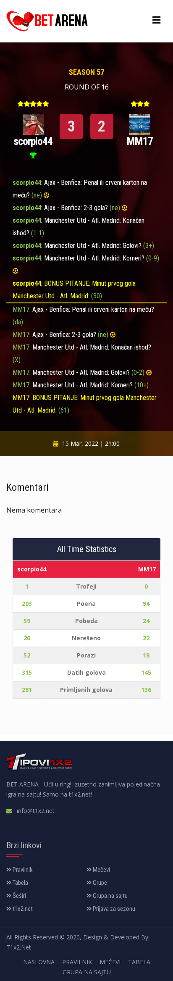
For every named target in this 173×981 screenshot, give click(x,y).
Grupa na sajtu (110, 895)
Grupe (99, 882)
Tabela (19, 882)
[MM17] (139, 123)
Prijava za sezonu (113, 909)
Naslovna (39, 962)
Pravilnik (22, 869)
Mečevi (101, 869)
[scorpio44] (33, 123)
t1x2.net (22, 909)
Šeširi (18, 895)
